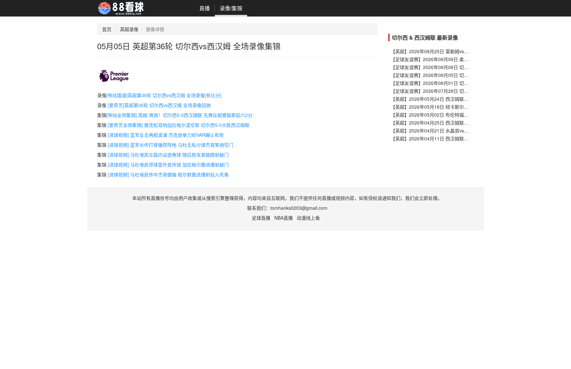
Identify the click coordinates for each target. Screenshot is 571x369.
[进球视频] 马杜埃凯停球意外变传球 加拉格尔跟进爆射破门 (168, 164)
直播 (204, 8)
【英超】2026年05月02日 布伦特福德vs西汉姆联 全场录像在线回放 (460, 114)
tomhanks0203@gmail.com (298, 207)
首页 (106, 29)
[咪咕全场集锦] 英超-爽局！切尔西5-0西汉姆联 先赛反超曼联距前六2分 (179, 115)
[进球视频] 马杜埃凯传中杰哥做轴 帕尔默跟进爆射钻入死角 (168, 174)
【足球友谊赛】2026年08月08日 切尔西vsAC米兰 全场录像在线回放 (461, 67)
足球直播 (261, 217)
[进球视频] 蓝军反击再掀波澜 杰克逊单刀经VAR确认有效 (166, 134)
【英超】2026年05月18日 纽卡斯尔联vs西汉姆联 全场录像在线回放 (460, 106)
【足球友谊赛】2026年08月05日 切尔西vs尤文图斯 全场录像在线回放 (463, 75)
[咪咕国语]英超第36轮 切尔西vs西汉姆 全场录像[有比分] (163, 95)
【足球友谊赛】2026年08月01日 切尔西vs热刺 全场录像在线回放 (458, 83)
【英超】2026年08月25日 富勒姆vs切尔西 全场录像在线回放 (453, 51)
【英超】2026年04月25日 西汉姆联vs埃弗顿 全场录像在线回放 (456, 122)
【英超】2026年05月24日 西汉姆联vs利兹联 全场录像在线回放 (456, 98)
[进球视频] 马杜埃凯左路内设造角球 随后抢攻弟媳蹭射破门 (168, 154)
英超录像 (129, 29)
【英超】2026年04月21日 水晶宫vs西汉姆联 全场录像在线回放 (456, 130)
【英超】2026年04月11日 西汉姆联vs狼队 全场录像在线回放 (453, 138)
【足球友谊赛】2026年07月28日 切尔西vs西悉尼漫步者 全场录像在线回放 (467, 91)
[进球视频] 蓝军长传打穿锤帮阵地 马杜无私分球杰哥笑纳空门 (170, 144)
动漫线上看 (308, 217)
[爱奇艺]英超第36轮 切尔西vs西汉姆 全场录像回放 (159, 105)
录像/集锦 (231, 8)
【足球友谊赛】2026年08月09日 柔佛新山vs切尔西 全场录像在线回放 (463, 59)
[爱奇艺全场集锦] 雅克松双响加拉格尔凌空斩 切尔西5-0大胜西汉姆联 (178, 125)
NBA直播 (283, 217)
